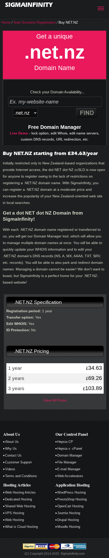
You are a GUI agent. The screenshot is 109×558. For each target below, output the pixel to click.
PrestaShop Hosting (72, 499)
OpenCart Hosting (70, 506)
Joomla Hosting (68, 513)
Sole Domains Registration (34, 22)
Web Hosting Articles (20, 492)
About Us (12, 442)
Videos (10, 469)
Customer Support (18, 462)
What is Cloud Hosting (21, 527)
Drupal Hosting (68, 520)
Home (6, 22)
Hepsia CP (65, 442)
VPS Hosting (14, 513)
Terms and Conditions (21, 476)
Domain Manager (69, 455)
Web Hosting (14, 520)
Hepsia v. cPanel (69, 448)
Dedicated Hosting (18, 499)
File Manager (66, 462)
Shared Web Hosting (20, 506)
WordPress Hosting (71, 492)
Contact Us (13, 455)
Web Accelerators (70, 476)
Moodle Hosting (68, 527)
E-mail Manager (68, 469)
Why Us (11, 448)
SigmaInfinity (28, 5)
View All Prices (55, 400)
